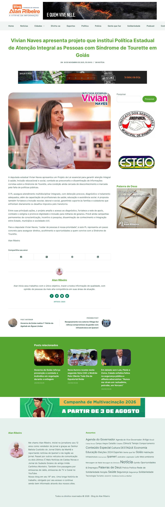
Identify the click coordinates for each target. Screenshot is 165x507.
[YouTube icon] (67, 296)
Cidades (38, 26)
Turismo (100, 476)
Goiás (139, 452)
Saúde (112, 471)
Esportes (71, 26)
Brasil (152, 440)
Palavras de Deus (110, 467)
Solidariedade (133, 26)
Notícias (24, 26)
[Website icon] (57, 296)
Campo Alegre (102, 443)
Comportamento (147, 443)
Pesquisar (121, 94)
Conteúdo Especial (98, 447)
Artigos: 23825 (59, 302)
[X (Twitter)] (46, 257)
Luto (137, 456)
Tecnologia (91, 476)
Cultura (115, 447)
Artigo (146, 439)
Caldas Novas (90, 443)
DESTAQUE (127, 447)
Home (11, 26)
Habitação (149, 452)
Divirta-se (55, 26)
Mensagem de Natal (94, 463)
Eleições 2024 (105, 452)
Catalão (112, 443)
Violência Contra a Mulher (122, 476)
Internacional (102, 457)
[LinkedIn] (98, 257)
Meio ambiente (147, 457)
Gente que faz (114, 26)
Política (85, 26)
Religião (104, 472)
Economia (140, 447)
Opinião (137, 462)
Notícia (101, 62)
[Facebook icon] (52, 296)
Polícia (98, 26)
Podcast (150, 26)
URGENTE (107, 476)
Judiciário (121, 457)
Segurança (122, 472)
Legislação (130, 457)
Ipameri (112, 456)
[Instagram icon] (62, 296)
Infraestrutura (91, 457)
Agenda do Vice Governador (129, 439)
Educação (91, 452)
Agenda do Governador (100, 439)
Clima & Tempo (131, 443)
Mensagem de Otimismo (111, 463)
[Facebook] (21, 257)
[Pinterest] (72, 257)
